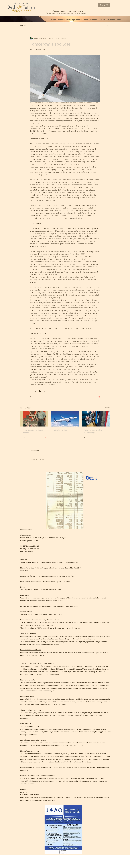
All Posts (23, 25)
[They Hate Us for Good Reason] (34, 419)
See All (107, 407)
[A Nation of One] (65, 419)
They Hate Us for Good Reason (33, 431)
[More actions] (99, 38)
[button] (107, 25)
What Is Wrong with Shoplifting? (93, 431)
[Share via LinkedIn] (40, 391)
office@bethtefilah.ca (28, 674)
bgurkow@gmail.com (86, 642)
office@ (23, 735)
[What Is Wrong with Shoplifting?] (96, 419)
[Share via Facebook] (31, 391)
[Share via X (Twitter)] (35, 391)
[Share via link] (45, 391)
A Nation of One (60, 430)
